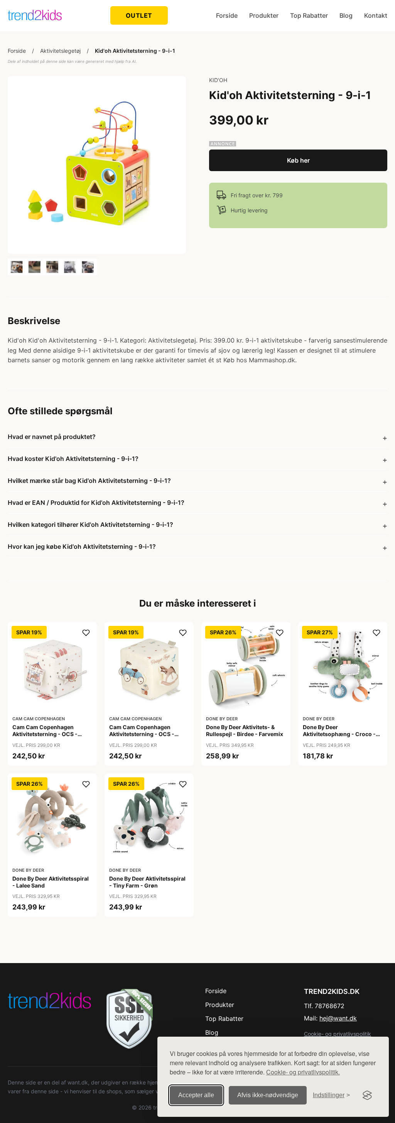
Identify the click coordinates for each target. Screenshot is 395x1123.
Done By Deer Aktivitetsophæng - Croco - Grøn (339, 734)
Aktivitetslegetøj (60, 50)
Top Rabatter (309, 15)
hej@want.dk (338, 1018)
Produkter (264, 15)
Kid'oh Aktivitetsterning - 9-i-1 (135, 50)
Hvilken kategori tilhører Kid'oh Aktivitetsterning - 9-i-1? (90, 524)
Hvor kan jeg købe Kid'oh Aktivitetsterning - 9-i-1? (82, 546)
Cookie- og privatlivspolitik (337, 1034)
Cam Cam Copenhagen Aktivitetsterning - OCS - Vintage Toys (141, 734)
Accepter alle (196, 1095)
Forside (227, 15)
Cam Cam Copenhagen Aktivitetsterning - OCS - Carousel (45, 734)
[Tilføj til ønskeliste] (86, 633)
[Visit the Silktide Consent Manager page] (367, 1095)
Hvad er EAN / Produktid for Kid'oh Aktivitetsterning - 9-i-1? (96, 502)
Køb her (298, 160)
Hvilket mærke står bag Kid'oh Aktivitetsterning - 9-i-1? (89, 480)
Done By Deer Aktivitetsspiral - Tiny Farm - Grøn (147, 882)
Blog (346, 15)
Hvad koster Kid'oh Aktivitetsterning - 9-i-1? (73, 458)
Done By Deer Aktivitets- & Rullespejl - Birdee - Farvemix (244, 730)
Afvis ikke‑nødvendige (267, 1095)
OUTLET (139, 15)
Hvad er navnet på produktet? (52, 436)
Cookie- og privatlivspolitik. (303, 1072)
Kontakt (375, 15)
